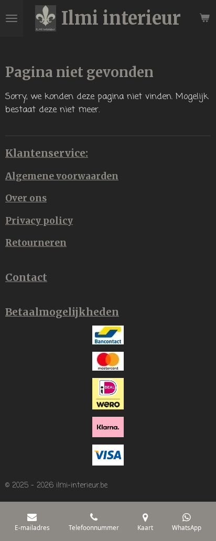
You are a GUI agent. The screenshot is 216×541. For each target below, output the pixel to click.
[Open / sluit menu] (11, 18)
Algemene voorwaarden (61, 176)
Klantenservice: (46, 153)
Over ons (26, 198)
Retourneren (36, 242)
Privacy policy (39, 220)
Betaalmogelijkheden (62, 312)
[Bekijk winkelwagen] (204, 18)
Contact (26, 277)
